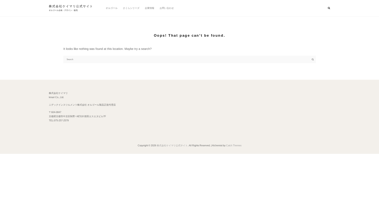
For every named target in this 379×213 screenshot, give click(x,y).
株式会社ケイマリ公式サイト (71, 6)
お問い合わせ (167, 8)
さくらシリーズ (131, 8)
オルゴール (112, 8)
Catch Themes (233, 145)
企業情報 (149, 8)
